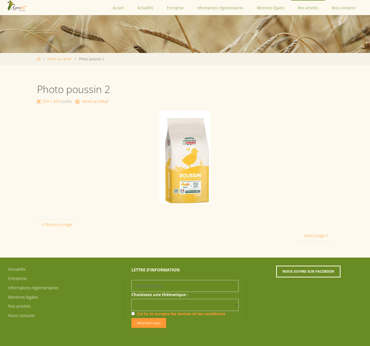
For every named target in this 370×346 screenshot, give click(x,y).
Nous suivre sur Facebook (308, 271)
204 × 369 (51, 101)
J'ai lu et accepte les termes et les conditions (181, 314)
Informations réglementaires (33, 288)
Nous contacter (344, 8)
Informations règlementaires (220, 8)
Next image (315, 235)
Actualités (145, 8)
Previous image (58, 224)
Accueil (118, 8)
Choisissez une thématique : (159, 294)
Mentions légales (270, 8)
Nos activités (308, 8)
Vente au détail (59, 58)
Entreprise (175, 8)
